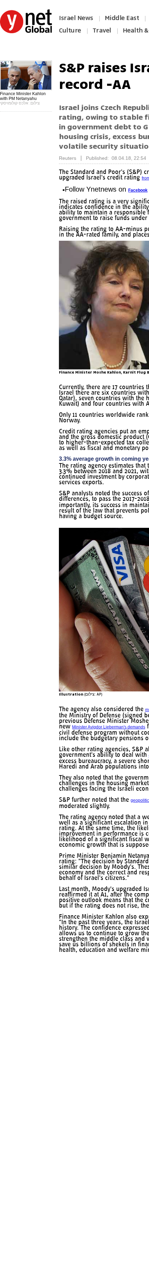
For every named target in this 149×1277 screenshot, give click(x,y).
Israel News (76, 18)
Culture (70, 30)
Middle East (122, 18)
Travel (102, 30)
